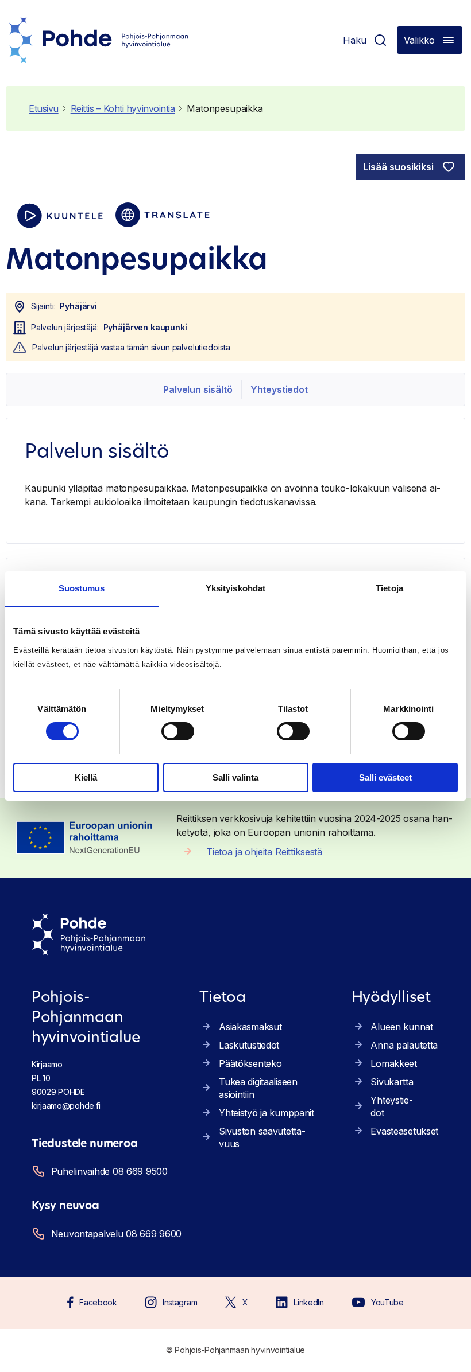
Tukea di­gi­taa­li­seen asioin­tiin (258, 1088)
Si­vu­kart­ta (391, 1082)
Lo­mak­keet (393, 1063)
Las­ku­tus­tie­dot (249, 1045)
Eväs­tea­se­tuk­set (404, 1131)
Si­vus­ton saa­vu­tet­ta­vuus (262, 1137)
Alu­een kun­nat (401, 1026)
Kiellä (86, 777)
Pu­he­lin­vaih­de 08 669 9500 (109, 1171)
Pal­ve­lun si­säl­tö (197, 389)
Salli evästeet (385, 777)
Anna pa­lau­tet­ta (404, 1045)
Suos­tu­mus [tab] (82, 588)
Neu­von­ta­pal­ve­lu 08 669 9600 (116, 1234)
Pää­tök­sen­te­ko (250, 1063)
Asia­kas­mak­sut (250, 1026)
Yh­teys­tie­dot (279, 389)
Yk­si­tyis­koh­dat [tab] (235, 588)
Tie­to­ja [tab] (389, 588)
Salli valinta (235, 777)
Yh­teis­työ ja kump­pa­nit (266, 1112)
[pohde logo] (99, 40)
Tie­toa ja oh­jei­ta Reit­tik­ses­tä (264, 851)
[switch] (177, 731)
